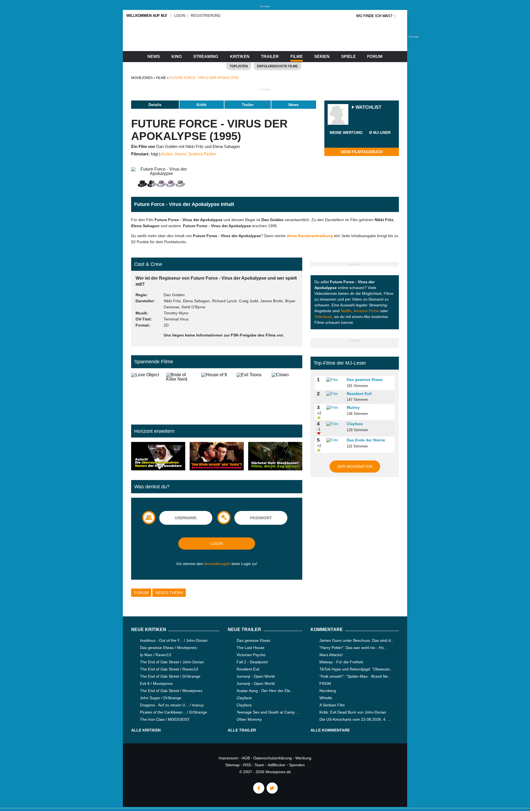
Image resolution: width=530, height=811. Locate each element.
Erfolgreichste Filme (277, 66)
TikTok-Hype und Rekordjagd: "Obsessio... (356, 669)
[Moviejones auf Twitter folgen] (272, 792)
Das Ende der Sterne (366, 440)
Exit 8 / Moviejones (156, 683)
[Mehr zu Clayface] (334, 424)
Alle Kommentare (330, 730)
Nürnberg (327, 690)
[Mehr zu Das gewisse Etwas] (334, 379)
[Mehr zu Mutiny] (334, 407)
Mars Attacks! (331, 655)
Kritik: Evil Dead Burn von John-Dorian (352, 712)
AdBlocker (276, 765)
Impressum (228, 758)
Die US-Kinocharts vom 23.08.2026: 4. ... (355, 719)
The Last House (250, 647)
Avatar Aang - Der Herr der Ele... (265, 690)
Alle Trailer (242, 730)
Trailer (270, 56)
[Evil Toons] (252, 394)
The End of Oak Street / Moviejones (171, 690)
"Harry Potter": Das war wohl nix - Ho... (353, 647)
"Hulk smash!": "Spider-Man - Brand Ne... (355, 676)
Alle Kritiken (146, 730)
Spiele (348, 56)
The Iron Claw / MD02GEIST (165, 719)
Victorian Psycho (251, 655)
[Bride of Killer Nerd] (181, 394)
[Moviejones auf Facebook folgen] (258, 792)
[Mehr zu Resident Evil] (334, 393)
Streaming (205, 56)
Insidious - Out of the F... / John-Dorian (174, 640)
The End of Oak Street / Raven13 (169, 669)
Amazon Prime (366, 311)
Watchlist (368, 107)
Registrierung (206, 16)
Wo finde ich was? (374, 16)
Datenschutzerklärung (272, 758)
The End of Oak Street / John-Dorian (172, 662)
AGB (246, 758)
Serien (322, 56)
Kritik (201, 104)
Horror (180, 154)
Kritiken (240, 56)
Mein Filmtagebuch (362, 152)
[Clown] (287, 394)
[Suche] (401, 16)
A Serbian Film (332, 705)
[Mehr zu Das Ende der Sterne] (334, 440)
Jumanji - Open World (256, 676)
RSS (247, 765)
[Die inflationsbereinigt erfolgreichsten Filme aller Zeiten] (217, 456)
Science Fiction (202, 154)
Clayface (355, 424)
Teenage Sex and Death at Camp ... (268, 712)
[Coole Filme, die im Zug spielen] (275, 456)
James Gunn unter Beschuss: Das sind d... (356, 640)
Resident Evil (359, 393)
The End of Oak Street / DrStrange (170, 676)
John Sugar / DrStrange (160, 698)
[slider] (346, 139)
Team (259, 765)
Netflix (346, 311)
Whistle (325, 698)
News (153, 56)
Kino (176, 56)
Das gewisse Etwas (365, 379)
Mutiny (353, 407)
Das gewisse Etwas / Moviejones (168, 647)
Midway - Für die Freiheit (341, 662)
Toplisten (239, 66)
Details (155, 104)
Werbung (303, 758)
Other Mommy (249, 719)
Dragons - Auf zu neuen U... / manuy (172, 705)
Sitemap (232, 765)
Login (179, 16)
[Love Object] (146, 394)
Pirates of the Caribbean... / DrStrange (173, 712)
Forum (375, 56)
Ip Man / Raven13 (155, 655)
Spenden (297, 765)
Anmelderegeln (217, 563)
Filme (296, 56)
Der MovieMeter (354, 466)
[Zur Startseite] (265, 41)
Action (167, 154)
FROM (325, 683)
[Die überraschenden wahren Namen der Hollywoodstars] (158, 456)
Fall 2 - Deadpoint (252, 662)
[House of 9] (216, 394)
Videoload (323, 316)
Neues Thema (169, 592)
